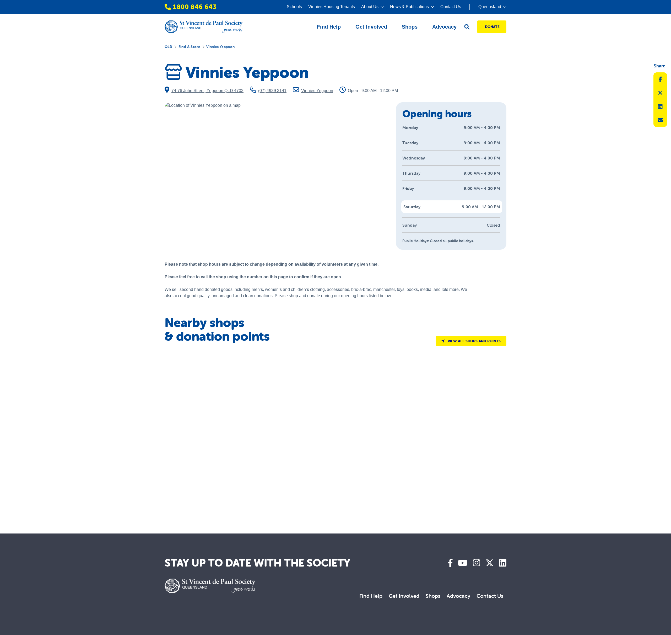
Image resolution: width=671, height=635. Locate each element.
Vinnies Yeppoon (317, 90)
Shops (433, 596)
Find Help (370, 596)
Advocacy (458, 596)
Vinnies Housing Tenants (331, 6)
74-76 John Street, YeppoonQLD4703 (207, 90)
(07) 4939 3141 (272, 90)
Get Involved (404, 596)
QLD (168, 46)
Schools (294, 6)
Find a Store (189, 46)
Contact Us (450, 6)
